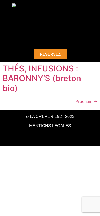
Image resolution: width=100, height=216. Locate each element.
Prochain (86, 101)
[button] (50, 36)
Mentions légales (50, 126)
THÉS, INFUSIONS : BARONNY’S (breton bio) (42, 78)
